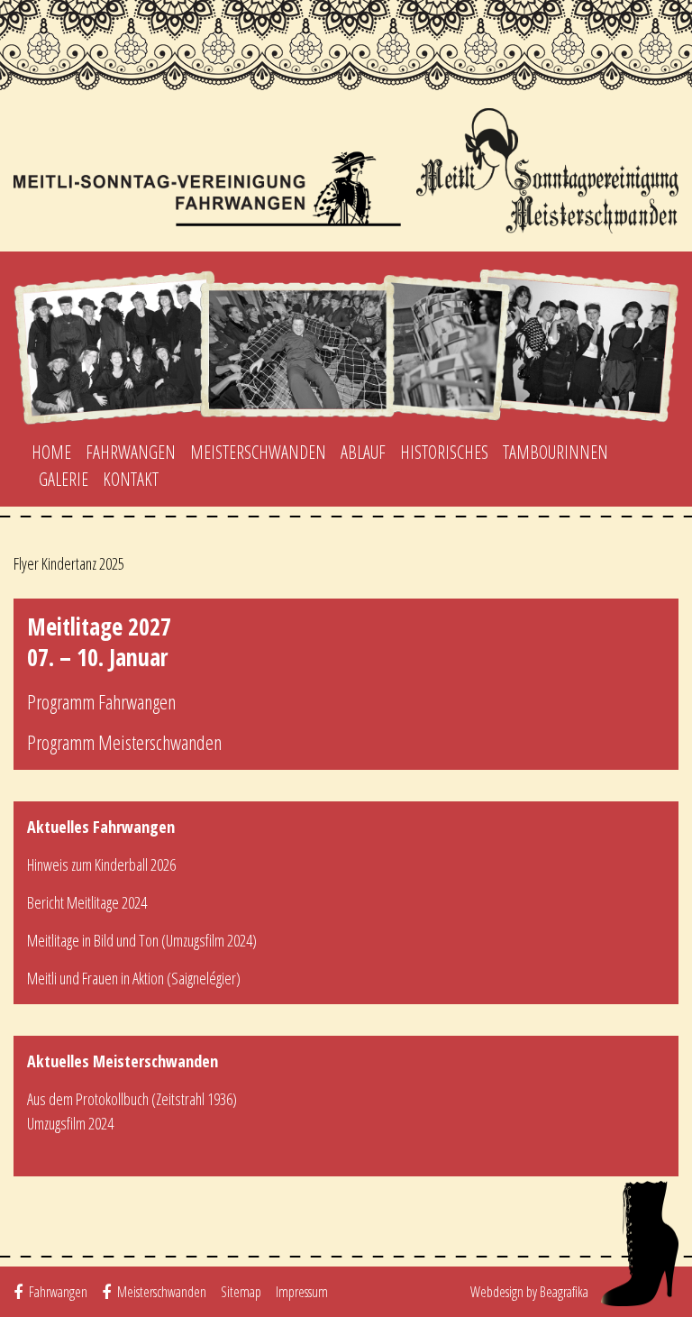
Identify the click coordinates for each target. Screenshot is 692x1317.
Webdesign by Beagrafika (529, 1292)
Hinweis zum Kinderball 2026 (101, 864)
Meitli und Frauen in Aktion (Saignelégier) (134, 978)
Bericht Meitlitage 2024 (87, 902)
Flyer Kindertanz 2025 (69, 563)
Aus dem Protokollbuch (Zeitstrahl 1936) (132, 1099)
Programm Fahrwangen (101, 701)
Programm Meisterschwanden (124, 741)
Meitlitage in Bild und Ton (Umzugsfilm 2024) (142, 940)
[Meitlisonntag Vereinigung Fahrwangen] (346, 170)
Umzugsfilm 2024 (70, 1123)
